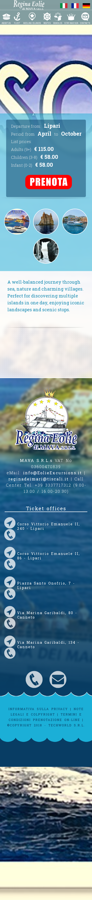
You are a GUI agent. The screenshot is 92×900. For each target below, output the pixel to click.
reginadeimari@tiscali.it (38, 478)
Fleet (17, 23)
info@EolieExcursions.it (52, 472)
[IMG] (46, 264)
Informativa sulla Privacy (38, 709)
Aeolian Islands (32, 23)
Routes (47, 23)
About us (6, 23)
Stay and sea (71, 23)
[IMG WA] (46, 235)
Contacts (85, 23)
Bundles (57, 23)
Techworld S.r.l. (66, 725)
